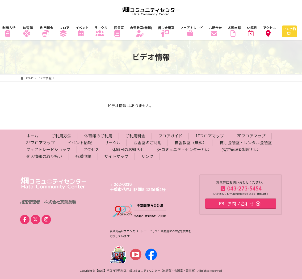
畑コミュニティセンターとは (183, 149)
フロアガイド (170, 135)
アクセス (91, 149)
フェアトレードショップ (48, 149)
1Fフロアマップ (209, 135)
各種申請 (83, 156)
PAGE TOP (290, 266)
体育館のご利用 (98, 135)
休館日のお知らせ (128, 149)
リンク (147, 156)
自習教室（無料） (191, 142)
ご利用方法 (61, 135)
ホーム (32, 135)
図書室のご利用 (148, 142)
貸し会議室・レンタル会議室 (246, 142)
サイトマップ (116, 156)
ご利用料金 (135, 135)
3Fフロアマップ (40, 142)
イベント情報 (80, 142)
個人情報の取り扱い (44, 156)
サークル (113, 142)
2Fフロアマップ (251, 135)
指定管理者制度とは (240, 149)
